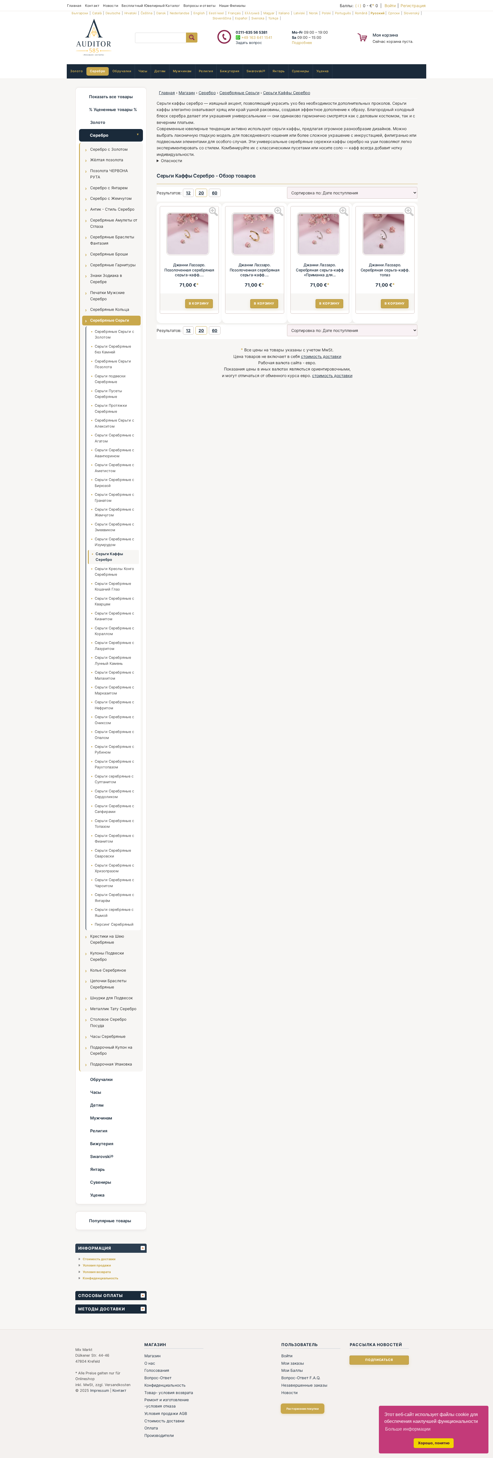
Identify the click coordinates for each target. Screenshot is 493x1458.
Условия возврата (97, 1272)
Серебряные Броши (109, 254)
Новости (110, 5)
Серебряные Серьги (109, 320)
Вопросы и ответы (199, 5)
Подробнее (302, 43)
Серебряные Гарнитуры (113, 265)
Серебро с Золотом (109, 149)
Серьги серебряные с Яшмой (114, 912)
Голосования (156, 1370)
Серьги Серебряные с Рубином (114, 749)
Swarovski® (255, 71)
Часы (142, 71)
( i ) (358, 5)
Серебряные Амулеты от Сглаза (113, 223)
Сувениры (300, 71)
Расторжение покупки (302, 1408)
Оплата (151, 1428)
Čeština (146, 13)
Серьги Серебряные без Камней (113, 349)
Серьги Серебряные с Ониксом (114, 720)
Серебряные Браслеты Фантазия (112, 240)
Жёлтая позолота (106, 160)
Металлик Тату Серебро (113, 1008)
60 (214, 192)
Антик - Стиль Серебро (112, 209)
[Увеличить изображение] (213, 211)
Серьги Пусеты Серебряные (108, 394)
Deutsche (113, 13)
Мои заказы (292, 1363)
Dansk (161, 13)
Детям (160, 71)
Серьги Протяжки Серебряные (111, 408)
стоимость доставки (321, 356)
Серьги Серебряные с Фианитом (114, 838)
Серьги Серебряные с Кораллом (114, 631)
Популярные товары (110, 1220)
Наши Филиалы (232, 5)
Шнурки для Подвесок (111, 998)
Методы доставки (101, 1308)
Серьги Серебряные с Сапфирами (114, 809)
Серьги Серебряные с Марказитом (114, 690)
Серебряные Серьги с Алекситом (114, 423)
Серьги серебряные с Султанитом (114, 779)
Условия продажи (97, 1265)
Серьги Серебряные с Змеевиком (114, 527)
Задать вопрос (249, 43)
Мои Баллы (292, 1370)
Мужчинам (182, 71)
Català (97, 13)
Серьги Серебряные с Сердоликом (114, 794)
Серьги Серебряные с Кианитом (114, 616)
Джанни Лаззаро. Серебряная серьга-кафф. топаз (385, 270)
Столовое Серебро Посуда (108, 1022)
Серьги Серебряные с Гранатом (114, 497)
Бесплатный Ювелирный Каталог (151, 5)
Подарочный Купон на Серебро (111, 1050)
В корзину (199, 303)
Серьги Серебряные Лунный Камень (113, 660)
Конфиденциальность (100, 1278)
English (199, 13)
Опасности (171, 160)
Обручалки (122, 71)
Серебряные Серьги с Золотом (114, 334)
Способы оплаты (100, 1295)
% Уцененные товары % (113, 109)
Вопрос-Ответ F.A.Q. (300, 1378)
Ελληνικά (252, 13)
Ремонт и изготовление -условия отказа (166, 1402)
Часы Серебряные (108, 1036)
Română (361, 13)
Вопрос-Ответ (157, 1378)
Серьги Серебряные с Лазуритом (114, 646)
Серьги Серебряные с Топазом (114, 824)
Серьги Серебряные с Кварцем (114, 601)
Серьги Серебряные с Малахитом (114, 675)
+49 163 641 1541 (256, 37)
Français (234, 13)
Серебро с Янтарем (109, 188)
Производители (159, 1435)
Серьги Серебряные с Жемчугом (114, 512)
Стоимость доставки (99, 1259)
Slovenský (411, 13)
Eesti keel (216, 13)
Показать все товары (111, 96)
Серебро (97, 71)
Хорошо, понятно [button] (434, 1443)
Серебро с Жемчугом (111, 198)
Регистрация (413, 5)
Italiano (284, 13)
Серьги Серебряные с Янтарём (114, 898)
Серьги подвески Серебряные (110, 379)
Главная (74, 5)
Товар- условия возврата (168, 1392)
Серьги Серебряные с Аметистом (114, 468)
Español (241, 18)
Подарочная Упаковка (111, 1064)
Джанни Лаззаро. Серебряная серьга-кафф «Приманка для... (320, 270)
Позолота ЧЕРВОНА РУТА (109, 173)
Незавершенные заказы (304, 1385)
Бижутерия (229, 71)
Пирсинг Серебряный (114, 924)
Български (80, 13)
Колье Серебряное (108, 970)
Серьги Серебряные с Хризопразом (114, 868)
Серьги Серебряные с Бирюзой (114, 483)
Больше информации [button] (408, 1429)
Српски (394, 13)
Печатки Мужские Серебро (107, 295)
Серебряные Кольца (109, 309)
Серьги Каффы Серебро (109, 557)
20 (201, 192)
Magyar (268, 13)
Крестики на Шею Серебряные (107, 939)
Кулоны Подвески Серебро (107, 956)
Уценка (322, 71)
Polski (326, 13)
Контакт (92, 5)
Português (343, 13)
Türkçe (273, 18)
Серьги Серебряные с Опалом (114, 735)
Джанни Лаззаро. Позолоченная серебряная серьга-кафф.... (189, 270)
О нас (149, 1363)
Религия (206, 71)
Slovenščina (222, 18)
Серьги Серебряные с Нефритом (114, 705)
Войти (390, 5)
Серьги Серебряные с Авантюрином (114, 453)
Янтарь (278, 71)
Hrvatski (130, 13)
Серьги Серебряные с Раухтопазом (114, 764)
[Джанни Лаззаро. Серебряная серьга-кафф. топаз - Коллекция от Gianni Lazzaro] (385, 234)
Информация (94, 1248)
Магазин (187, 92)
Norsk (313, 13)
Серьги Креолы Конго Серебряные (114, 572)
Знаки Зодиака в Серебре (106, 278)
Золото (76, 71)
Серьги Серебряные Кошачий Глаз (113, 586)
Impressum (99, 1390)
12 (188, 192)
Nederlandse (179, 13)
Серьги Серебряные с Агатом (114, 438)
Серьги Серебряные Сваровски (113, 853)
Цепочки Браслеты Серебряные (108, 983)
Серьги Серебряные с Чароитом (114, 883)
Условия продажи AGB (165, 1413)
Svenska (257, 18)
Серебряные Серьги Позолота (113, 364)
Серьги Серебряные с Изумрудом (114, 542)
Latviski (299, 13)
